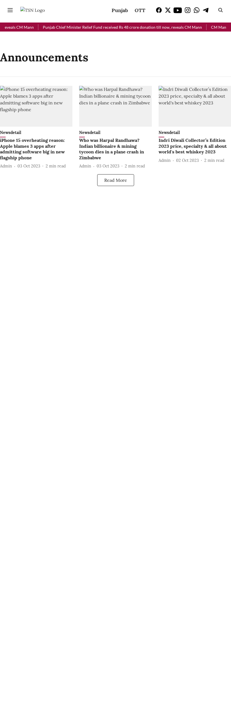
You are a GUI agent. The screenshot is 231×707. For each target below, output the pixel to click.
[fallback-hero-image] (36, 106)
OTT (140, 10)
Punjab (120, 10)
